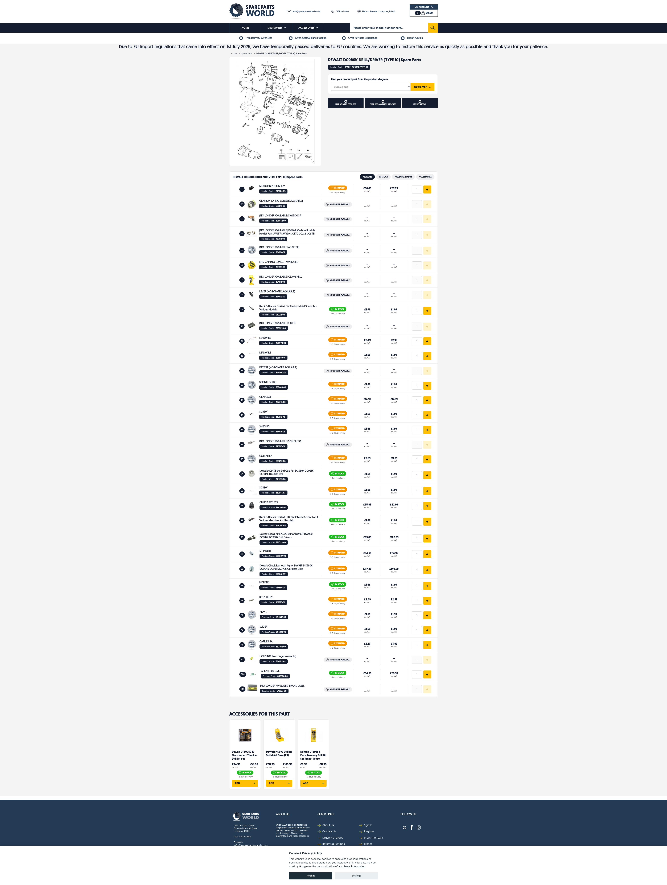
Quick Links (326, 814)
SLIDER (263, 626)
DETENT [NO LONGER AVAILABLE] (278, 367)
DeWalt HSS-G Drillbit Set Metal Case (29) (279, 753)
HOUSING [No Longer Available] (278, 656)
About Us (282, 814)
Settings (356, 875)
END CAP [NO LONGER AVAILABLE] (279, 262)
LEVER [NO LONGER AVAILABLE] (277, 291)
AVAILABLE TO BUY (403, 176)
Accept (311, 875)
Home (234, 53)
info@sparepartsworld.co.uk (306, 11)
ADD (245, 783)
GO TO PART (422, 86)
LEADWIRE (265, 337)
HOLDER (264, 582)
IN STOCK (383, 176)
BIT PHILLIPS (266, 597)
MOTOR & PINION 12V (272, 186)
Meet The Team (373, 837)
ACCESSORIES (306, 28)
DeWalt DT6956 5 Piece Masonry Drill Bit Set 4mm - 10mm (313, 755)
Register (369, 831)
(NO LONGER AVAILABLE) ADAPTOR (279, 247)
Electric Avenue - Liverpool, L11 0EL (378, 11)
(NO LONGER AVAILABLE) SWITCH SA (280, 215)
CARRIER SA (266, 641)
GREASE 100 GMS (270, 671)
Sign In (368, 825)
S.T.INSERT (265, 550)
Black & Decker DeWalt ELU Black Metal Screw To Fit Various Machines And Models (288, 518)
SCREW (263, 411)
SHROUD (264, 426)
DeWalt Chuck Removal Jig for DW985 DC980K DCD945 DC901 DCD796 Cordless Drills (286, 567)
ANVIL (263, 612)
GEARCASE (265, 396)
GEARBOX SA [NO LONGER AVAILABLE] (281, 200)
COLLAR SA (265, 456)
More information (354, 866)
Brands (368, 844)
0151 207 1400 (341, 11)
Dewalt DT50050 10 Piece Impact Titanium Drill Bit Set (244, 755)
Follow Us (408, 814)
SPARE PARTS (275, 28)
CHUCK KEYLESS (269, 502)
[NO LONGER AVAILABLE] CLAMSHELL (280, 276)
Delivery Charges (332, 837)
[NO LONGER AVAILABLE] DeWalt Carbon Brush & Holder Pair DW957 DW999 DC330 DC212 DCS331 (287, 232)
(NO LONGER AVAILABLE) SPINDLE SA (280, 441)
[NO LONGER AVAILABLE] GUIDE (277, 323)
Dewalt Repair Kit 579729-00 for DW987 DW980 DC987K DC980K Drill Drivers (286, 535)
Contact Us (329, 831)
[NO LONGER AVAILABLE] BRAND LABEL (282, 685)
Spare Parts (246, 53)
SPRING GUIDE (267, 382)
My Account (422, 7)
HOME (245, 28)
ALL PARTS (367, 176)
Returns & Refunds (333, 844)
